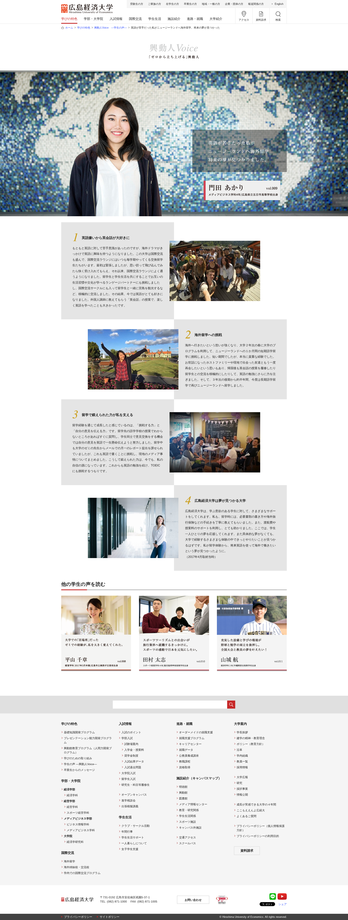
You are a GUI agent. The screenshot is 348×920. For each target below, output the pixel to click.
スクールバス (187, 843)
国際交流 (135, 18)
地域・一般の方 (211, 3)
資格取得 (184, 767)
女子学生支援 (129, 849)
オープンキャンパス (134, 794)
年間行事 (127, 831)
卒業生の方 (190, 3)
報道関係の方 (256, 3)
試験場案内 (131, 744)
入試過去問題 (132, 767)
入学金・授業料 (134, 749)
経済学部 (69, 789)
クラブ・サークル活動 (135, 825)
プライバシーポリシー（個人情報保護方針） (261, 828)
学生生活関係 (187, 816)
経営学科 (72, 806)
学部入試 (127, 738)
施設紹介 (174, 18)
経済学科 (72, 795)
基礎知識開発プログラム (79, 732)
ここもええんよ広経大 (251, 810)
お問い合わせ (193, 900)
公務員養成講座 (189, 755)
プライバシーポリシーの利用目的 (258, 836)
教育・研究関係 (189, 810)
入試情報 (116, 18)
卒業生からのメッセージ (79, 769)
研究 (239, 783)
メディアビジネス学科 (81, 830)
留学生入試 (128, 779)
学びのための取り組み (78, 758)
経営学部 (69, 801)
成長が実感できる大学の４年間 (256, 804)
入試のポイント (131, 732)
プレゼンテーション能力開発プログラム (88, 740)
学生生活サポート (132, 837)
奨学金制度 (131, 755)
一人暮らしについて (134, 843)
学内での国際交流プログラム (82, 873)
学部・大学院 (93, 18)
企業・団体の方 (234, 3)
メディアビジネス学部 (78, 818)
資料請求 (246, 850)
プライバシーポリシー (78, 916)
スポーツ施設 (187, 821)
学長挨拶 (242, 732)
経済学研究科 (75, 841)
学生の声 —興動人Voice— (80, 764)
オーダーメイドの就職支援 (196, 732)
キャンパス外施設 (190, 827)
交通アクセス (187, 837)
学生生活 (154, 18)
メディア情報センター (193, 804)
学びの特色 (69, 18)
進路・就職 (195, 18)
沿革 (239, 749)
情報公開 (242, 794)
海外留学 (69, 861)
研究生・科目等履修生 (135, 784)
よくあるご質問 (246, 816)
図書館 (183, 798)
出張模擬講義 (129, 806)
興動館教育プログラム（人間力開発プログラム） (88, 750)
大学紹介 (215, 18)
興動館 (183, 792)
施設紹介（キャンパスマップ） (199, 778)
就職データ (186, 749)
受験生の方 (136, 3)
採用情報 (242, 767)
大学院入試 (128, 773)
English (279, 3)
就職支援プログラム (191, 738)
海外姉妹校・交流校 (76, 867)
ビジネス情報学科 (78, 824)
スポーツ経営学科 (78, 812)
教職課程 (184, 761)
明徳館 (183, 786)
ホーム (69, 27)
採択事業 (242, 788)
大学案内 (240, 723)
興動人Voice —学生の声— (110, 27)
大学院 (68, 836)
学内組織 (242, 755)
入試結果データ (134, 761)
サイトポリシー (109, 916)
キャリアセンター (190, 744)
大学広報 (242, 777)
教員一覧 (242, 761)
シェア (282, 904)
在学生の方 (172, 3)
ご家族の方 (154, 3)
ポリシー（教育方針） (251, 744)
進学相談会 (128, 800)
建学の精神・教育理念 (251, 738)
